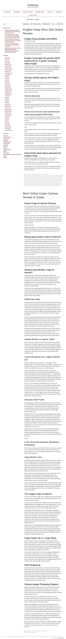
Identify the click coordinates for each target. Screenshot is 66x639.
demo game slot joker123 (54, 176)
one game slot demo (41, 181)
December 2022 (8, 130)
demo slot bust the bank (38, 177)
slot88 (4, 151)
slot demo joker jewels (39, 184)
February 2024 (8, 106)
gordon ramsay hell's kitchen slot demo (44, 180)
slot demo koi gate (47, 184)
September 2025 (8, 73)
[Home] (27, 19)
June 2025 (7, 78)
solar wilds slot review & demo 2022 (53, 185)
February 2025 (8, 85)
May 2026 (7, 59)
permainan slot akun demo (51, 181)
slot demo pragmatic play (57, 184)
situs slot (5, 146)
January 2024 (8, 107)
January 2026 (8, 66)
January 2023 (8, 128)
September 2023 (8, 114)
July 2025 (7, 76)
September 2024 (8, 93)
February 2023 (8, 126)
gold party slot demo (32, 180)
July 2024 (7, 97)
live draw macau (7, 149)
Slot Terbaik (16, 12)
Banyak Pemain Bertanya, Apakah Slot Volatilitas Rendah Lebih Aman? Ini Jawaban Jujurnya (12, 31)
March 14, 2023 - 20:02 (30, 174)
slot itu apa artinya (33, 185)
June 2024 (7, 99)
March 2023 (7, 125)
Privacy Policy (33, 15)
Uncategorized (45, 174)
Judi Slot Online (39, 12)
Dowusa (33, 5)
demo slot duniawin (57, 177)
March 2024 (7, 104)
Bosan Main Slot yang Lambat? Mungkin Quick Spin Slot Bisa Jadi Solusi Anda (12, 45)
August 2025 (7, 74)
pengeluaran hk (7, 142)
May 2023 (7, 121)
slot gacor (5, 135)
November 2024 (8, 90)
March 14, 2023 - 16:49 (30, 631)
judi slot (5, 148)
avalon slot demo (47, 175)
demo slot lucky (38, 179)
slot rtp (5, 156)
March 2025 (7, 83)
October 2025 (8, 71)
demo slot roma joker (57, 179)
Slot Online (7, 12)
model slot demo (34, 181)
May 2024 (7, 100)
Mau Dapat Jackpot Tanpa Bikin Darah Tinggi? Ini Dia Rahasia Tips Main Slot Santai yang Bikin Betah (12, 36)
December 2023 (8, 109)
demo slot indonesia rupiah (29, 179)
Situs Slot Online (28, 12)
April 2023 (7, 123)
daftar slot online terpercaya (30, 632)
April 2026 (7, 61)
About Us (50, 12)
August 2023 (7, 116)
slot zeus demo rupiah (41, 185)
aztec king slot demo (55, 175)
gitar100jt (46, 421)
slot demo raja (27, 185)
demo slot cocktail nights (48, 177)
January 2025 (8, 87)
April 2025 (7, 81)
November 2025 (8, 69)
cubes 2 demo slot (45, 176)
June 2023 (7, 119)
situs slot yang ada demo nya (36, 183)
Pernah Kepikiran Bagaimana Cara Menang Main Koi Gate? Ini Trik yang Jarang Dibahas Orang (13, 40)
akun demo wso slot (29, 175)
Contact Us (58, 12)
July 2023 (7, 118)
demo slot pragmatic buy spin (47, 179)
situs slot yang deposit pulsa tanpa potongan (50, 183)
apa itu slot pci (41, 175)
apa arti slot (35, 175)
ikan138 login (6, 143)
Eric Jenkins (38, 174)
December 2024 (8, 88)
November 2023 (8, 111)
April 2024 (7, 102)
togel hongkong (7, 137)
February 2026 (8, 64)
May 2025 (7, 80)
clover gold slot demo (37, 176)
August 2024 (7, 95)
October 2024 (8, 92)
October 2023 (8, 113)
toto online (6, 138)
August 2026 (7, 57)
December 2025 (8, 68)
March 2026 (7, 62)
